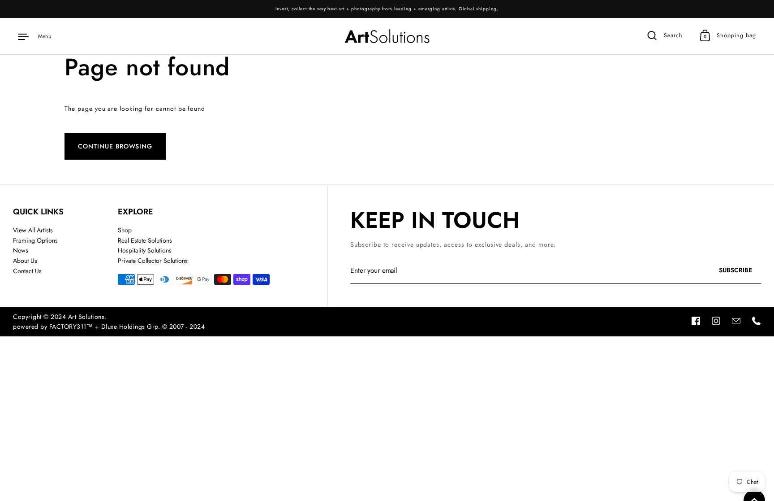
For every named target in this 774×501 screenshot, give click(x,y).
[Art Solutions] (387, 36)
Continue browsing (115, 146)
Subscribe (742, 272)
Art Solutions (86, 316)
